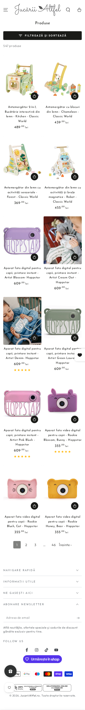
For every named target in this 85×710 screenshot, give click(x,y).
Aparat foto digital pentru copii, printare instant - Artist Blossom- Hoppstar (22, 273)
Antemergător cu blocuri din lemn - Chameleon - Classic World (63, 112)
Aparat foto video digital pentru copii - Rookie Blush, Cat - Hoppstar (22, 521)
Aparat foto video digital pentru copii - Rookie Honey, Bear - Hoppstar (62, 521)
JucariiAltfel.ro (30, 695)
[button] (68, 10)
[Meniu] (5, 10)
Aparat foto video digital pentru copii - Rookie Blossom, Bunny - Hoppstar (63, 435)
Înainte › (65, 545)
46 (54, 545)
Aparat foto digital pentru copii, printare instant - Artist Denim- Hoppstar (22, 353)
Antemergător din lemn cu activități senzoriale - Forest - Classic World (22, 192)
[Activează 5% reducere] (79, 618)
